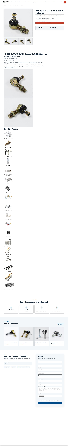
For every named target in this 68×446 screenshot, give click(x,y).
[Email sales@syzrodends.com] (65, 2)
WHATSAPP (39, 367)
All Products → (60, 324)
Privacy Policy (49, 400)
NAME (39, 360)
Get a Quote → (50, 22)
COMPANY (39, 371)
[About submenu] (43, 2)
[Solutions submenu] (31, 2)
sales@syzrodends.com (10, 363)
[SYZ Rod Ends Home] (5, 2)
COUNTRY (39, 375)
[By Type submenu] (19, 2)
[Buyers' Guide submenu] (57, 2)
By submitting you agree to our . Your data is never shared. (49, 400)
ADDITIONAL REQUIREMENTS (42, 386)
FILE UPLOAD (40, 393)
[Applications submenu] (38, 2)
